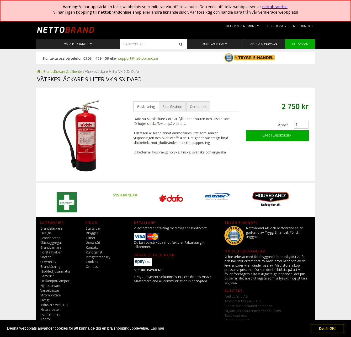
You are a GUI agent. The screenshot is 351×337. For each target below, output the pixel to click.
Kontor (45, 319)
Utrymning (48, 261)
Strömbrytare (50, 295)
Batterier (47, 276)
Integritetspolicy (98, 257)
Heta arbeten (50, 309)
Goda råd (93, 242)
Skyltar (45, 257)
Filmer (90, 238)
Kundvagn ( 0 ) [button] (213, 44)
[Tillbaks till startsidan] (38, 71)
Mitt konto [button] (302, 26)
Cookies (92, 261)
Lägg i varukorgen (277, 135)
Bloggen (92, 233)
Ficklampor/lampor (54, 281)
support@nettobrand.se (138, 58)
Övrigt (45, 300)
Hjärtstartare (50, 285)
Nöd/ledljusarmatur (55, 271)
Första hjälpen (51, 252)
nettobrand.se (274, 6)
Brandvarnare (50, 247)
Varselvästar (49, 290)
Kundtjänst (94, 252)
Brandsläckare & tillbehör (62, 71)
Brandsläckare (51, 228)
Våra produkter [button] (76, 44)
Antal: (283, 124)
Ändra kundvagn (263, 44)
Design (45, 233)
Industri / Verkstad (54, 304)
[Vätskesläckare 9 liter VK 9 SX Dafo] (84, 136)
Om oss (92, 266)
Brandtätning (50, 266)
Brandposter (50, 238)
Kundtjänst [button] (275, 26)
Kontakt (92, 247)
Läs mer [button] (157, 328)
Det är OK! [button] (327, 328)
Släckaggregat (51, 242)
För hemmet (50, 314)
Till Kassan (300, 44)
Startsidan (93, 228)
